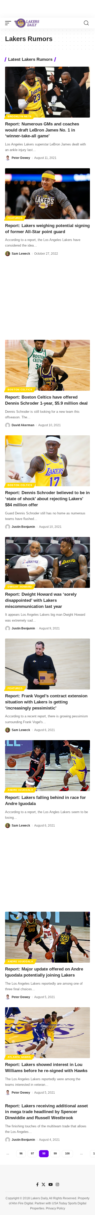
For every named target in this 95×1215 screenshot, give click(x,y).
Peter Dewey (21, 158)
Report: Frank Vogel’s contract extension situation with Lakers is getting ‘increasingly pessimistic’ (46, 702)
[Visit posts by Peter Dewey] (7, 158)
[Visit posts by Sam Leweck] (7, 253)
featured (15, 218)
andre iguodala (20, 790)
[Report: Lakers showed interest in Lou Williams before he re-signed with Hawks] (47, 1032)
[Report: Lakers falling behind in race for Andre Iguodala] (47, 765)
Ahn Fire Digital (22, 1203)
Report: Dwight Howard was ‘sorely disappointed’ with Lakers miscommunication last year (41, 600)
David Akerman (23, 425)
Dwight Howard (20, 586)
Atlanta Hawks (19, 1057)
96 (21, 1153)
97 (32, 1153)
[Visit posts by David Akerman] (7, 425)
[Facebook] (37, 1184)
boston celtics (20, 389)
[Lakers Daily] (27, 23)
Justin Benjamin (23, 527)
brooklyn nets (20, 116)
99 (55, 1153)
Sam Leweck (21, 253)
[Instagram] (57, 1184)
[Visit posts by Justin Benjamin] (7, 526)
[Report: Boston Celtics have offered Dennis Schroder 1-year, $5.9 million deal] (47, 365)
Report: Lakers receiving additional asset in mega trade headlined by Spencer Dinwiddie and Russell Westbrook (46, 1112)
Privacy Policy (55, 1208)
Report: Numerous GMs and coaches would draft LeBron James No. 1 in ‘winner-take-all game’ (42, 130)
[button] (9, 23)
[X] (43, 1184)
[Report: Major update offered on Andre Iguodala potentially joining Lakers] (47, 937)
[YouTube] (50, 1184)
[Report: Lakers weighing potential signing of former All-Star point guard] (47, 193)
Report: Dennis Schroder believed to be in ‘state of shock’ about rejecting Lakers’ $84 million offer (47, 498)
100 (67, 1153)
